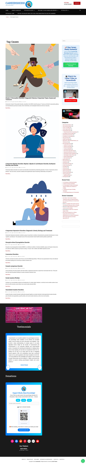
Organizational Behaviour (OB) (69, 152)
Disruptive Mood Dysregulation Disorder (18, 242)
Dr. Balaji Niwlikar (16, 101)
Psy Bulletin (64, 10)
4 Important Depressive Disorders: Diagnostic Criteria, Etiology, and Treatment (29, 230)
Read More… (8, 108)
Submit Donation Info (24, 429)
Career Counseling (16, 10)
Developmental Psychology (68, 134)
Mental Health (65, 159)
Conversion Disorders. (12, 254)
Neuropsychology (66, 160)
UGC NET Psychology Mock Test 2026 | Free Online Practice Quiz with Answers (36, 13)
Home (7, 10)
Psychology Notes (28, 10)
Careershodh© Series (66, 130)
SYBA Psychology (66, 170)
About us (24, 459)
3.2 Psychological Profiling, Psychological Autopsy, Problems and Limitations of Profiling (70, 186)
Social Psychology (66, 169)
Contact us (56, 459)
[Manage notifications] (83, 461)
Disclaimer (36, 459)
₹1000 (23, 400)
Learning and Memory (68, 149)
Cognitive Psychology (67, 146)
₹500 (18, 400)
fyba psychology (66, 137)
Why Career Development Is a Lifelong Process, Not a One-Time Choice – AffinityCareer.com (69, 214)
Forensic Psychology (67, 147)
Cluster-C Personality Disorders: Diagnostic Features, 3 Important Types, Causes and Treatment (31, 98)
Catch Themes (54, 461)
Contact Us (77, 3)
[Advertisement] (43, 29)
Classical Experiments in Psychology (70, 131)
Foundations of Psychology (68, 136)
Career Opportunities (66, 129)
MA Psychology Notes (67, 143)
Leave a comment (23, 101)
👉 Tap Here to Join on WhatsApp (71, 64)
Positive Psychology (66, 165)
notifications (65, 162)
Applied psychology (67, 175)
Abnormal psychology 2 (67, 126)
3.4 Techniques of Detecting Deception (70, 182)
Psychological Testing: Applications (70, 153)
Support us (61, 459)
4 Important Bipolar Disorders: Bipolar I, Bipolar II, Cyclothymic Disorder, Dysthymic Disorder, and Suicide (30, 164)
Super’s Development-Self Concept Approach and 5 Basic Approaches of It (71, 217)
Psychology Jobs (10, 13)
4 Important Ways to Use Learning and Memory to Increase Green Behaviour (71, 201)
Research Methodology (68, 156)
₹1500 (29, 400)
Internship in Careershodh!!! (46, 459)
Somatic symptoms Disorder (14, 266)
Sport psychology (67, 157)
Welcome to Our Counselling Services (47, 10)
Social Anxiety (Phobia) (13, 278)
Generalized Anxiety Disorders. (15, 290)
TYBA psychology (66, 173)
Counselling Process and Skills (68, 133)
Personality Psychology (67, 163)
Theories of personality (67, 172)
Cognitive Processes (67, 144)
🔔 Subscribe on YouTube (71, 100)
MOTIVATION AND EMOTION (69, 150)
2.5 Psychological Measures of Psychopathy (71, 192)
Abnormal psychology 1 (67, 124)
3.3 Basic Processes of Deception (69, 183)
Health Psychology (66, 139)
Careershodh (15, 3)
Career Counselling (66, 127)
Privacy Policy (30, 459)
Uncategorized (65, 176)
